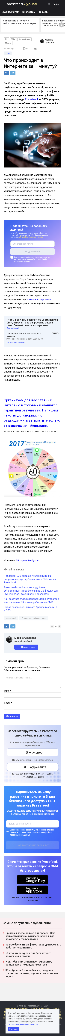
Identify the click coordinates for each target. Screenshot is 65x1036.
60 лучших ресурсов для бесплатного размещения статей (28, 955)
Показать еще (14, 342)
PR (6, 39)
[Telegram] (12, 73)
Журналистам (10, 11)
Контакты (23, 1009)
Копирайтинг (24, 39)
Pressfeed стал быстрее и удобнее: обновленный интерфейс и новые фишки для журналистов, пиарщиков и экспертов (31, 591)
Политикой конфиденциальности (23, 1024)
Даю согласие (19, 257)
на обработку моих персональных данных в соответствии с (32, 259)
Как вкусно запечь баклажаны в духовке (23, 334)
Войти (56, 4)
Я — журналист (35, 767)
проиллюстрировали (39, 299)
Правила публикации (40, 1009)
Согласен (13, 1029)
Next (61, 24)
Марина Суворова (25, 638)
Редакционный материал (34, 618)
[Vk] (6, 73)
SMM (13, 39)
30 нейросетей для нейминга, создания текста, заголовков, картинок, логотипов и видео (32, 973)
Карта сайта (10, 1009)
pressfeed (11, 618)
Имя (7, 690)
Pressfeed (31, 99)
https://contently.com (27, 560)
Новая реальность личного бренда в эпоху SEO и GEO (31, 609)
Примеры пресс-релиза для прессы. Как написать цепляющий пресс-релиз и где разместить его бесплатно (30, 936)
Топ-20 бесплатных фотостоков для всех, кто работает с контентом (33, 946)
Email (8, 702)
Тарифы (43, 11)
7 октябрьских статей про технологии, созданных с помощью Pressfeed (29, 963)
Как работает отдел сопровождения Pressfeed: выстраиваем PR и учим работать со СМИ (31, 600)
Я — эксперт (35, 752)
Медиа (8, 43)
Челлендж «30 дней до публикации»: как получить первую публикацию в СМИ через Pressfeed (30, 579)
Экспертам (28, 11)
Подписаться (28, 647)
